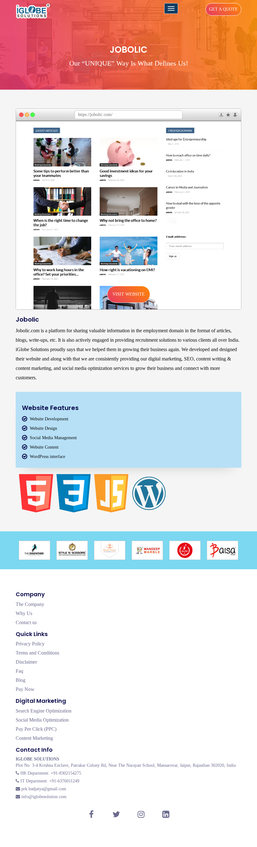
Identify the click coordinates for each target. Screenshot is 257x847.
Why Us (24, 613)
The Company (30, 604)
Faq (19, 671)
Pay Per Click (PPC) (36, 729)
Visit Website (129, 294)
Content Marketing (34, 738)
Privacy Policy (30, 643)
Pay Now (25, 689)
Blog (20, 680)
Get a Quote (223, 9)
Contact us (26, 622)
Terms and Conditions (37, 652)
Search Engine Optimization (43, 710)
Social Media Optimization (42, 720)
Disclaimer (26, 662)
